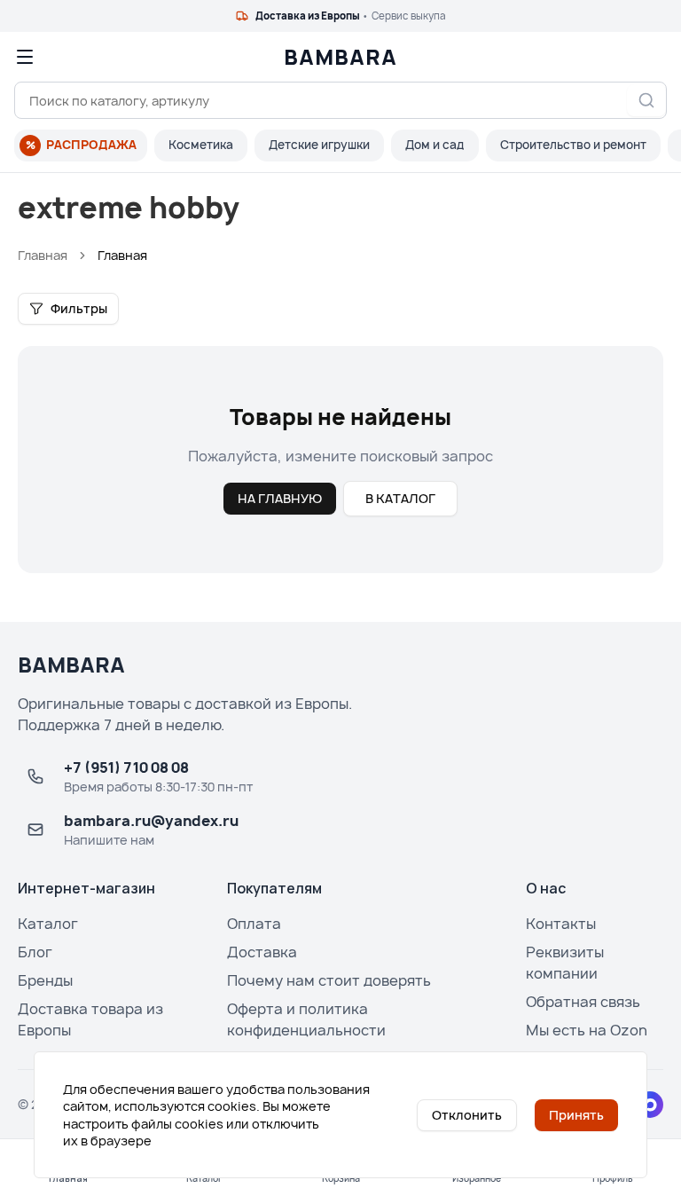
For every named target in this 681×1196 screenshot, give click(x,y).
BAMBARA (340, 56)
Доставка (262, 952)
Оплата (254, 923)
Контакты (561, 923)
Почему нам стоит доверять (329, 980)
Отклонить (467, 1114)
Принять (576, 1114)
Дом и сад (435, 145)
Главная (42, 255)
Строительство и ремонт (573, 145)
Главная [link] (122, 255)
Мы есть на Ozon (586, 1030)
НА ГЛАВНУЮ (280, 498)
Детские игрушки (319, 145)
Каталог (48, 923)
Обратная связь (583, 1001)
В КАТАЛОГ (400, 498)
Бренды (45, 980)
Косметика (200, 145)
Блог (35, 952)
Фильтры (79, 308)
